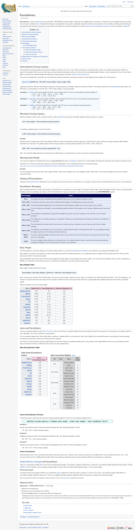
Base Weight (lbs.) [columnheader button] (48, 288)
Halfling (27, 294)
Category (23, 517)
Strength (75, 251)
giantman (33, 99)
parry (68, 478)
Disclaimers (45, 527)
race (64, 251)
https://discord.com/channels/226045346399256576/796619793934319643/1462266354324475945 (51, 166)
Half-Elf (28, 315)
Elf (29, 302)
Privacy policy (23, 527)
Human (28, 318)
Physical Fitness (34, 182)
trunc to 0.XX (27, 82)
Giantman (27, 323)
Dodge (22, 461)
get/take (61, 117)
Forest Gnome (25, 296)
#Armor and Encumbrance (80, 74)
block (63, 478)
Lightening (27, 508)
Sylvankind (26, 307)
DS (129, 26)
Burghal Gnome (25, 291)
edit (73, 355)
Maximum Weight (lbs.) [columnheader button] (63, 288)
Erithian (27, 304)
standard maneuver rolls (105, 26)
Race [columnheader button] (27, 288)
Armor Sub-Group (48, 331)
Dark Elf (27, 310)
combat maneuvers (91, 26)
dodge (125, 26)
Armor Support (29, 510)
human (32, 92)
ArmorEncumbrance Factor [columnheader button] (39, 359)
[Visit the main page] (9, 8)
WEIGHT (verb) (25, 467)
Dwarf (28, 312)
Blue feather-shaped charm (32, 512)
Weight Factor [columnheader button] (35, 288)
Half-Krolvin (26, 320)
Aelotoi (28, 299)
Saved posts (28, 505)
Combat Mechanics (33, 517)
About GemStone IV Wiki (34, 527)
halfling (32, 105)
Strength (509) (115, 86)
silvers (38, 24)
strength (41, 21)
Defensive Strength (34, 461)
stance (59, 473)
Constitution (84, 251)
